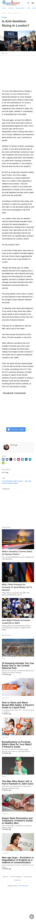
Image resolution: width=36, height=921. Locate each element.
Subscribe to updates (17, 429)
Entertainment (20, 8)
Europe (16, 13)
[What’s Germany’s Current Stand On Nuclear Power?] (18, 539)
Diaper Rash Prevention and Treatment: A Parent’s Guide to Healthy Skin (17, 820)
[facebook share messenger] (7, 459)
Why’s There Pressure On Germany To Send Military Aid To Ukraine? (17, 587)
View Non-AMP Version (23, 885)
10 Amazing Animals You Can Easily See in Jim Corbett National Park (18, 665)
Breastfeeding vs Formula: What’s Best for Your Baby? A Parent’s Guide (17, 744)
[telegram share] (30, 459)
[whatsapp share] (26, 459)
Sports (4, 776)
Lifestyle (11, 8)
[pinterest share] (18, 459)
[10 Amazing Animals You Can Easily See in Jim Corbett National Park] (18, 648)
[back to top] (31, 916)
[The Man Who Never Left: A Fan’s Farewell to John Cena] (18, 766)
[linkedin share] (22, 459)
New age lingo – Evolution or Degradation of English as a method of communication (18, 860)
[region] (18, 73)
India (28, 8)
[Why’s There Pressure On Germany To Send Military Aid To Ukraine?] (18, 572)
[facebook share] (3, 459)
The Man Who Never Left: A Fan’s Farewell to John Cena (17, 782)
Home (4, 8)
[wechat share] (3, 463)
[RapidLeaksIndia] (11, 3)
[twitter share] (11, 459)
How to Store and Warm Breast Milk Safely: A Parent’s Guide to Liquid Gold (18, 705)
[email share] (14, 459)
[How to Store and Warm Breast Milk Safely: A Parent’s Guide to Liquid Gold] (18, 687)
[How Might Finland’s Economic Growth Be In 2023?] (18, 608)
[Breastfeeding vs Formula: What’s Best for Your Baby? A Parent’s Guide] (18, 726)
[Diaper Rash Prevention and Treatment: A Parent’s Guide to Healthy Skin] (18, 803)
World (9, 13)
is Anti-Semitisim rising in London (12, 481)
